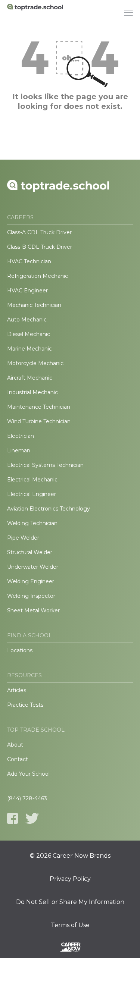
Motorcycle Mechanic (35, 363)
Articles (16, 690)
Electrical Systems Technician (45, 465)
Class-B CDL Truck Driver (39, 247)
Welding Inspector (31, 596)
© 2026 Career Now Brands (70, 856)
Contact (17, 759)
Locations (19, 650)
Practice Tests (25, 704)
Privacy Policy (70, 879)
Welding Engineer (30, 581)
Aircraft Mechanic (29, 377)
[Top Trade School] (35, 13)
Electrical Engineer (31, 494)
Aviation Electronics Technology (48, 508)
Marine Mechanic (29, 348)
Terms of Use (70, 925)
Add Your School (28, 773)
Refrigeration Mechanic (37, 276)
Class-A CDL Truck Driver (39, 232)
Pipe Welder (23, 537)
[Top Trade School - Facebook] (12, 818)
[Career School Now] (70, 948)
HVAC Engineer (27, 290)
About (15, 744)
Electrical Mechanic (32, 479)
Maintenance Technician (38, 406)
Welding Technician (32, 523)
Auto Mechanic (27, 319)
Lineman (18, 450)
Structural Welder (29, 552)
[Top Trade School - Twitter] (32, 818)
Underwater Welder (32, 566)
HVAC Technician (29, 261)
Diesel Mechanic (28, 334)
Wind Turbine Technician (39, 421)
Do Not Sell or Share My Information (70, 902)
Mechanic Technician (34, 305)
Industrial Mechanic (32, 392)
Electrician (20, 436)
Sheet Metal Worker (33, 610)
